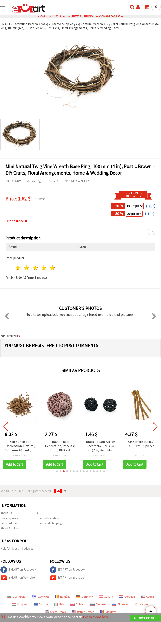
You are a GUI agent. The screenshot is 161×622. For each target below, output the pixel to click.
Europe (43, 604)
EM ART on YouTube (22, 577)
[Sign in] (138, 7)
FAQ (38, 513)
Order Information (47, 518)
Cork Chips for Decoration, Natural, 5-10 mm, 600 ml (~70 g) (20, 446)
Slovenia (123, 604)
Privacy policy (9, 518)
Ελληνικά (43, 597)
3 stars (35, 267)
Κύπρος (144, 604)
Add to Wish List (79, 181)
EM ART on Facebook (22, 569)
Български (19, 597)
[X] (2, 616)
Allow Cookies (145, 618)
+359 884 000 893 (109, 16)
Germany (87, 597)
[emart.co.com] (28, 8)
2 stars (27, 267)
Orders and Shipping (48, 523)
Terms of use (9, 523)
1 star (18, 267)
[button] (57, 471)
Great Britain (58, 612)
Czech (150, 597)
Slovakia (101, 604)
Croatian (129, 597)
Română (65, 597)
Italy (62, 604)
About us (6, 513)
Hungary (22, 604)
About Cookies (9, 528)
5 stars (52, 267)
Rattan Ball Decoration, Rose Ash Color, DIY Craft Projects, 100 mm (60, 446)
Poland (80, 604)
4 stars (44, 267)
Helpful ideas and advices (17, 548)
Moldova (111, 612)
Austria (108, 597)
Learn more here (96, 616)
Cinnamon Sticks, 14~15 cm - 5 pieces (140, 443)
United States (85, 612)
